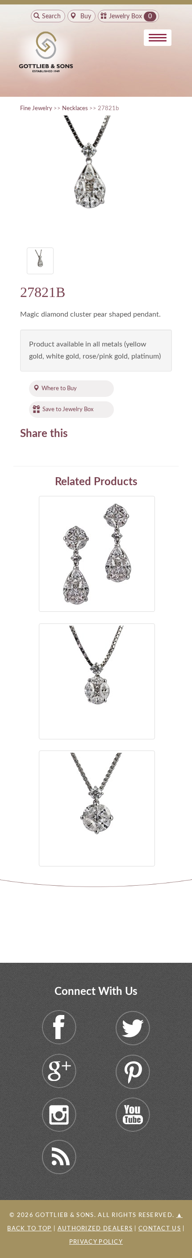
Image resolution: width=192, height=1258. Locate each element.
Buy (85, 16)
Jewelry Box (125, 16)
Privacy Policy (96, 1242)
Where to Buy (59, 388)
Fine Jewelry (36, 108)
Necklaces (75, 108)
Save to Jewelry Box (67, 409)
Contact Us (159, 1229)
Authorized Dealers (95, 1229)
